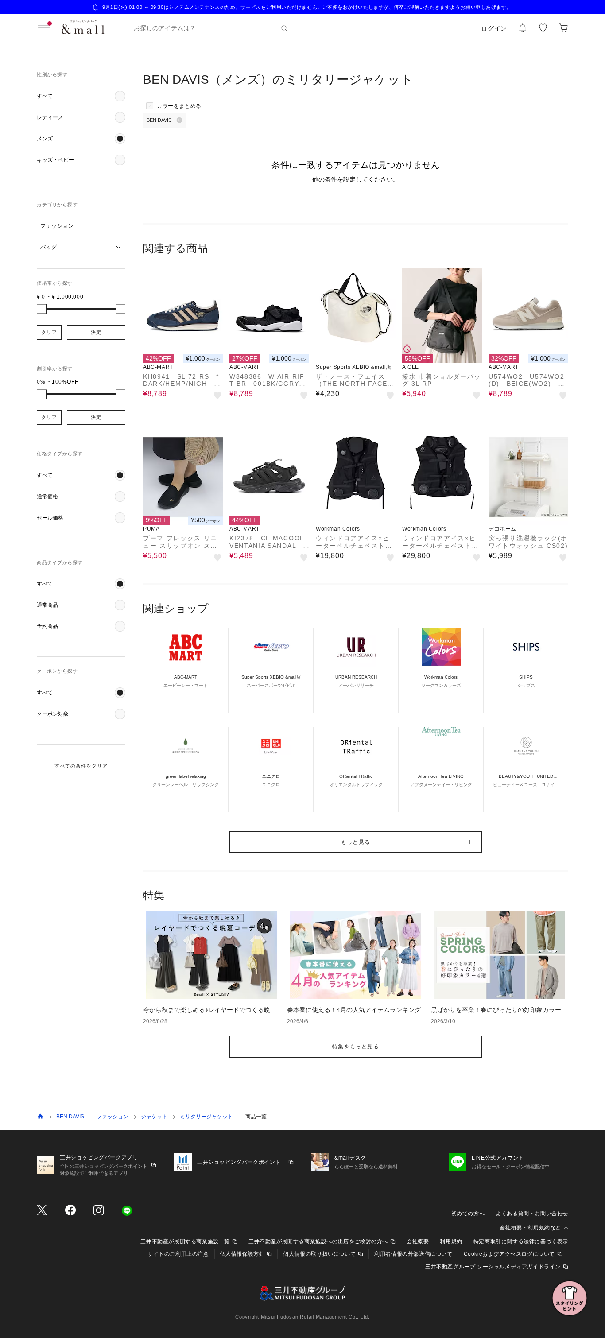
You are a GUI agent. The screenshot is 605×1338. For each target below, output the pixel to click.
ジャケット (154, 1116)
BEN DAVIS (70, 1116)
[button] (81, 96)
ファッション (112, 1116)
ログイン (494, 28)
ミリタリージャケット (206, 1116)
